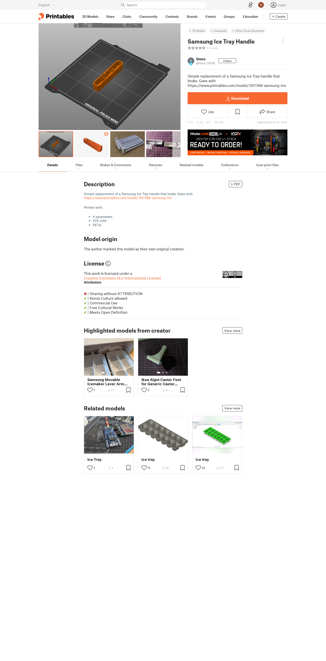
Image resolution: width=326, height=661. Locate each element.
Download (240, 98)
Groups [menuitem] (229, 16)
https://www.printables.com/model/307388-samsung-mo (128, 198)
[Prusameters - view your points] (261, 5)
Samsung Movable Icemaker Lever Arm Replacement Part (105, 381)
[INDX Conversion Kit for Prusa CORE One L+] (237, 142)
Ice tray (148, 459)
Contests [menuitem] (172, 16)
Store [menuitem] (110, 16)
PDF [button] (237, 184)
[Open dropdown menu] (283, 41)
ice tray (202, 459)
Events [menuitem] (211, 16)
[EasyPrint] (250, 5)
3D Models (198, 30)
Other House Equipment (250, 30)
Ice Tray (94, 459)
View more (232, 331)
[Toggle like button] (90, 390)
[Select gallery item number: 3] (111, 372)
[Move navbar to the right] (263, 16)
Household (220, 30)
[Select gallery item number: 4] (114, 372)
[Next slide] (176, 144)
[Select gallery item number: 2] (107, 372)
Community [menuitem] (148, 16)
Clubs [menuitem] (126, 16)
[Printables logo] (56, 16)
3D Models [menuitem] (90, 16)
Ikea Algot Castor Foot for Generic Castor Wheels (161, 381)
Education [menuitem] (250, 16)
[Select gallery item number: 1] (103, 372)
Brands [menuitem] (192, 16)
